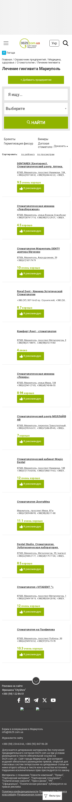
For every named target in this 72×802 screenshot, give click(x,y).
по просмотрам (45, 154)
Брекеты (9, 139)
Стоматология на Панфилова (36, 629)
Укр (54, 43)
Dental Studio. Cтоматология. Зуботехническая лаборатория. (38, 546)
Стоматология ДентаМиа (33, 501)
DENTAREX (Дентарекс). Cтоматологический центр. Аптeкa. (40, 165)
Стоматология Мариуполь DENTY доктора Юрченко (38, 250)
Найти (37, 122)
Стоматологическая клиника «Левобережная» (35, 208)
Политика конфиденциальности (20, 791)
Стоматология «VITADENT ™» (35, 586)
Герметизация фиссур (18, 143)
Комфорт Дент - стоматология (36, 331)
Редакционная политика (31, 794)
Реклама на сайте (12, 686)
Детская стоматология (47, 145)
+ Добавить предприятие (36, 79)
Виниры (43, 139)
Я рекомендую (32, 188)
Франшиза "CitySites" (14, 690)
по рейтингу (28, 154)
